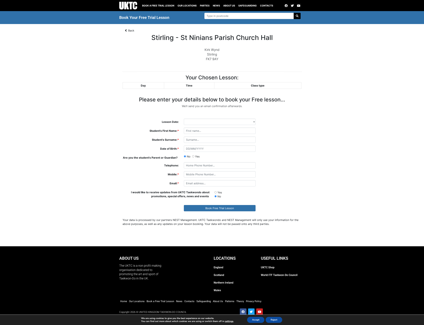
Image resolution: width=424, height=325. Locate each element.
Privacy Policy (253, 301)
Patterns (229, 301)
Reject (274, 319)
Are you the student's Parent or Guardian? (151, 157)
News (216, 5)
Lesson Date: (170, 121)
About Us (229, 5)
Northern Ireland (223, 282)
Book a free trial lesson (158, 5)
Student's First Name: (164, 130)
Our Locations (187, 5)
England (218, 267)
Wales (217, 290)
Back (130, 30)
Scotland (219, 275)
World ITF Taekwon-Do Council (279, 275)
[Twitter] (292, 5)
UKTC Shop (267, 267)
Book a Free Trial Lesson (160, 301)
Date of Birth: (169, 148)
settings (229, 321)
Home (123, 301)
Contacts (266, 5)
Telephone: (171, 165)
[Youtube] (298, 5)
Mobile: (173, 174)
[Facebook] (286, 5)
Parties (205, 5)
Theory (240, 301)
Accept (255, 319)
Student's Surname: (165, 139)
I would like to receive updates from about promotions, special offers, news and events (170, 194)
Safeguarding (247, 5)
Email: (174, 183)
